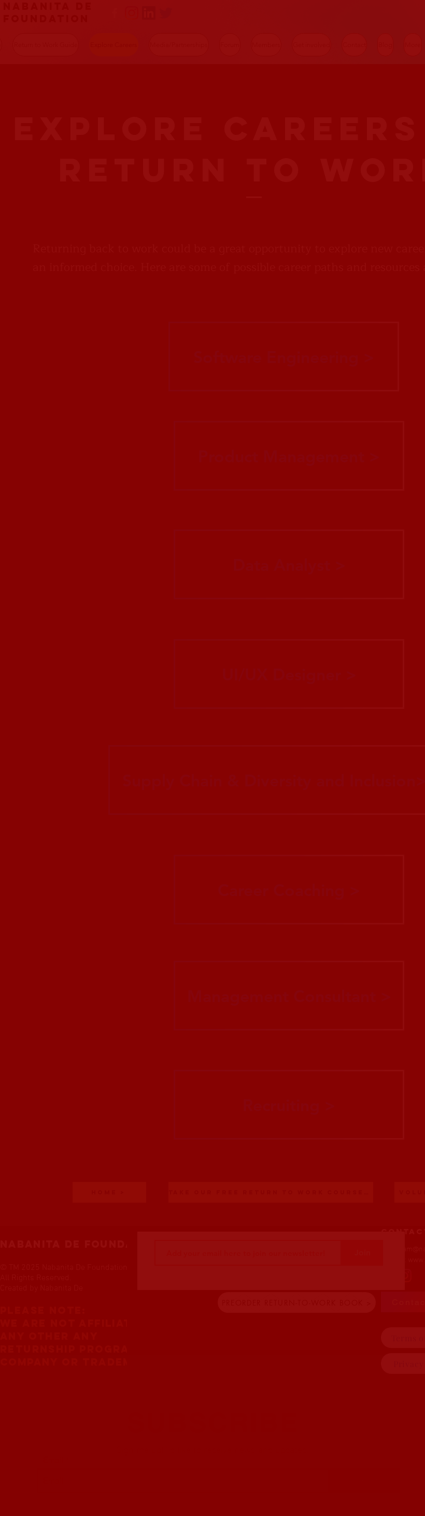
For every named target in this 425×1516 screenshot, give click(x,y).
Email (53, 1429)
